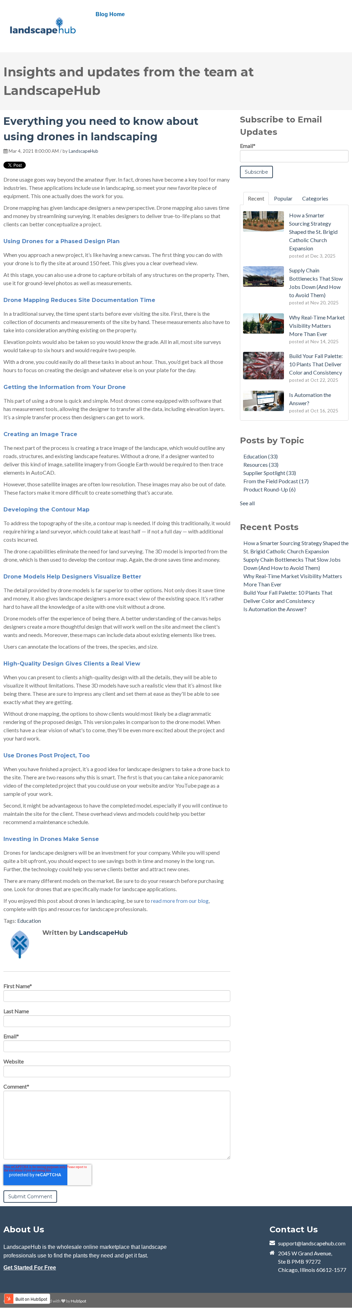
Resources (260, 464)
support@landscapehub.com (311, 1243)
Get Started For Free (29, 1268)
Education (29, 920)
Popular (283, 198)
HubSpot (78, 1301)
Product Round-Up (269, 489)
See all (247, 503)
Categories (315, 198)
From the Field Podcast (276, 481)
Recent (256, 198)
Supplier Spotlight (269, 472)
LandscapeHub (83, 151)
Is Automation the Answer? (275, 609)
